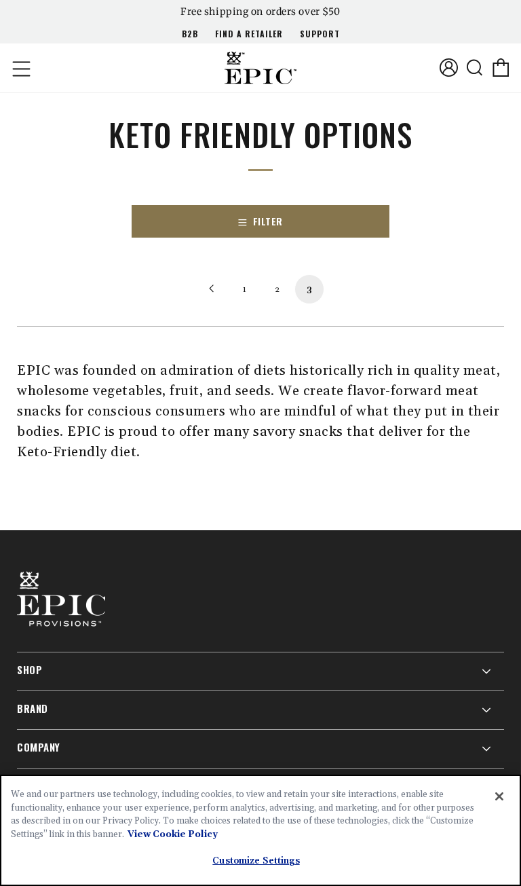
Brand (32, 708)
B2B (190, 33)
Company (38, 746)
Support (320, 33)
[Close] (499, 796)
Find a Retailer (249, 33)
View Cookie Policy (173, 834)
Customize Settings (255, 860)
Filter (268, 221)
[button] (20, 68)
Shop (29, 669)
